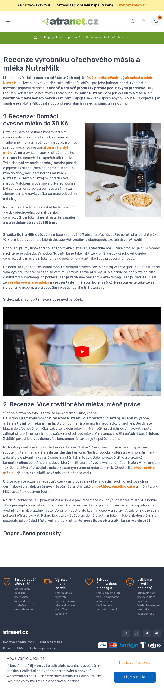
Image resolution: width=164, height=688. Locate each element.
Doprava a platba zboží (19, 642)
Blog (47, 37)
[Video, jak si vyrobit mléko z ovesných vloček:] (82, 351)
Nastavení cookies (134, 662)
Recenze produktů (68, 37)
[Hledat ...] (133, 21)
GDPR (20, 648)
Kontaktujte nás (51, 642)
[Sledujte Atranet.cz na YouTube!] (157, 633)
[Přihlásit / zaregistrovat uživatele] (143, 21)
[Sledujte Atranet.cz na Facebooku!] (126, 633)
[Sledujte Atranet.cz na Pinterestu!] (147, 633)
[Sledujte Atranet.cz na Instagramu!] (136, 633)
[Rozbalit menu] (8, 21)
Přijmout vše (134, 677)
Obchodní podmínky (42, 648)
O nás (7, 648)
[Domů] (36, 37)
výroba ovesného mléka (28, 282)
